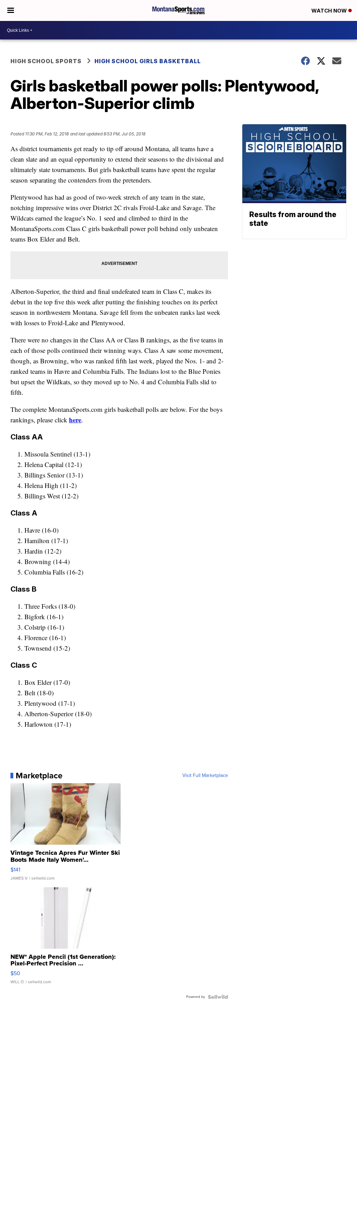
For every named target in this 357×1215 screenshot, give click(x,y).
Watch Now (329, 10)
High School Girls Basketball (147, 61)
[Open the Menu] (10, 10)
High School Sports (46, 61)
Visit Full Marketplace (205, 775)
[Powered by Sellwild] (218, 996)
